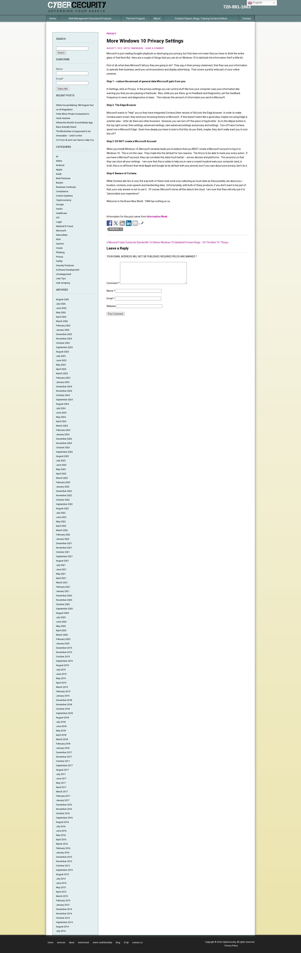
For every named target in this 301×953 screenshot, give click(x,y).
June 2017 (61, 778)
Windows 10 (116, 229)
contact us (137, 942)
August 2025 (62, 351)
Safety (59, 261)
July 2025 (60, 356)
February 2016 (63, 848)
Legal (59, 222)
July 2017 (60, 774)
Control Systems (64, 195)
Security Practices (65, 265)
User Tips (61, 278)
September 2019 (64, 661)
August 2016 (62, 822)
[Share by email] (135, 223)
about (71, 942)
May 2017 (61, 783)
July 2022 (60, 513)
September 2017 (64, 765)
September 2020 (64, 608)
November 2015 (64, 861)
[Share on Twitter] (116, 223)
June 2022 (61, 517)
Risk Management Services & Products (90, 18)
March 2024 (62, 425)
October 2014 (63, 918)
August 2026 (62, 299)
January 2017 (62, 800)
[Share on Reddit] (122, 223)
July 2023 (60, 460)
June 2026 (61, 308)
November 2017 (64, 756)
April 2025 (61, 369)
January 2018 (62, 748)
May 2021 (61, 573)
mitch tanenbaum (133, 48)
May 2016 (61, 835)
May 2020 (61, 626)
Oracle (59, 248)
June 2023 (61, 465)
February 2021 (63, 587)
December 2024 (64, 386)
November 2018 (64, 704)
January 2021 (62, 591)
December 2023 (64, 438)
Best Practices (63, 178)
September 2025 (64, 347)
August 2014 (62, 926)
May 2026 (61, 312)
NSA (58, 239)
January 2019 (62, 695)
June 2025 (61, 360)
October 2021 (63, 552)
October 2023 (63, 447)
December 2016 (64, 804)
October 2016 (63, 813)
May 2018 (61, 730)
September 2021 (64, 556)
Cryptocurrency (63, 200)
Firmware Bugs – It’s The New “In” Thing (205, 242)
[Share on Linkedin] (129, 223)
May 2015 (61, 887)
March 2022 (62, 530)
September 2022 (64, 504)
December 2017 (64, 752)
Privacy (59, 256)
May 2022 (61, 521)
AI (57, 156)
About (157, 18)
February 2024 (63, 430)
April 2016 (61, 839)
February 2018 (63, 743)
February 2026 (63, 325)
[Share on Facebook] (109, 223)
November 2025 (64, 338)
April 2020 (61, 630)
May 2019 (61, 678)
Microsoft (61, 230)
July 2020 (60, 617)
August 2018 (62, 717)
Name (111, 290)
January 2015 (62, 905)
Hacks (59, 208)
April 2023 (61, 473)
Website (111, 306)
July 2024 (60, 408)
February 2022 (63, 534)
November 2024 (64, 391)
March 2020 (62, 634)
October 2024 (63, 395)
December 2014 (64, 909)
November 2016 (64, 809)
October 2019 (63, 656)
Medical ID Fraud (64, 226)
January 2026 (62, 330)
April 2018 (61, 735)
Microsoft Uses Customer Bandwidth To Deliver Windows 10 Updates (146, 242)
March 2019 (62, 687)
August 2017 (62, 769)
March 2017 (62, 791)
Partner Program (135, 18)
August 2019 (62, 665)
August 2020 (62, 613)
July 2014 (60, 931)
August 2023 (62, 456)
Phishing (60, 252)
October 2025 (63, 343)
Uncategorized (63, 274)
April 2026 (61, 317)
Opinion (60, 243)
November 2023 (64, 443)
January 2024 (62, 434)
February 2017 (63, 796)
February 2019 (63, 691)
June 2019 (61, 674)
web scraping (63, 283)
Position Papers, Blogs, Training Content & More (201, 18)
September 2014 (64, 922)
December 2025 (64, 334)
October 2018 (63, 709)
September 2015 (64, 870)
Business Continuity (66, 187)
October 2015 (63, 865)
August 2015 (62, 874)
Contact (246, 18)
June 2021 (61, 569)
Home (52, 18)
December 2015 (64, 857)
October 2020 (63, 604)
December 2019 (64, 648)
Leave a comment (154, 48)
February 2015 (63, 900)
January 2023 (62, 486)
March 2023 (62, 478)
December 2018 (64, 700)
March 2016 (62, 844)
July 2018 (60, 722)
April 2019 (61, 682)
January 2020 (62, 643)
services (61, 942)
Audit (58, 174)
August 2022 (62, 508)
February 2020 (63, 639)
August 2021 (62, 560)
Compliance (62, 191)
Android (60, 165)
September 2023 (64, 452)
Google (60, 204)
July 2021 (60, 565)
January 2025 (62, 382)
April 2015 (61, 891)
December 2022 (64, 491)
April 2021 (61, 578)
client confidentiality (102, 942)
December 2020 (64, 595)
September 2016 (64, 817)
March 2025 (62, 373)
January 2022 (62, 539)
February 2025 (63, 377)
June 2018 (61, 726)
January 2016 (62, 852)
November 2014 (64, 913)
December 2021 (64, 543)
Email (110, 298)
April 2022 (61, 526)
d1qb (126, 942)
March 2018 (62, 739)
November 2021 (64, 547)
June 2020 (61, 621)
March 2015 (62, 896)
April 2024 (61, 421)
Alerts (59, 161)
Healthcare (61, 213)
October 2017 (63, 761)
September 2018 (64, 713)
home (50, 942)
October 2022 (63, 499)
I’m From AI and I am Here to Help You (75, 140)
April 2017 (61, 787)
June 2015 (61, 883)
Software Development (67, 269)
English (257, 2)
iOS (58, 217)
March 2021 (62, 582)
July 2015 (60, 878)
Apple (59, 169)
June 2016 (61, 830)
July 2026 (60, 303)
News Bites (61, 235)
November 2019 (64, 652)
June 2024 (61, 412)
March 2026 (62, 321)
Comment (113, 283)
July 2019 (60, 669)
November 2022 (64, 495)
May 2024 (61, 417)
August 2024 (62, 404)
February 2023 (63, 482)
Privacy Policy (231, 945)
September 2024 (64, 399)
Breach (59, 182)
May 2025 (61, 364)
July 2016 (60, 826)
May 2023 (61, 469)
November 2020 (64, 600)
